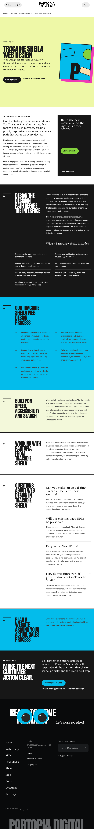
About (9, 768)
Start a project (12, 80)
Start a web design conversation (60, 625)
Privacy (22, 809)
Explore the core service (34, 79)
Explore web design (76, 689)
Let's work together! (70, 722)
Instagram (61, 756)
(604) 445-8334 (67, 171)
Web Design (13, 749)
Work (9, 742)
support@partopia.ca (34, 758)
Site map (11, 794)
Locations (13, 13)
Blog (8, 774)
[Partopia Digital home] (47, 5)
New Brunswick (24, 13)
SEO (8, 755)
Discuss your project (54, 683)
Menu (86, 5)
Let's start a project (13, 5)
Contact (10, 781)
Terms (28, 809)
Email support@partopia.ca (53, 689)
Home (5, 13)
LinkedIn (70, 756)
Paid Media (12, 762)
